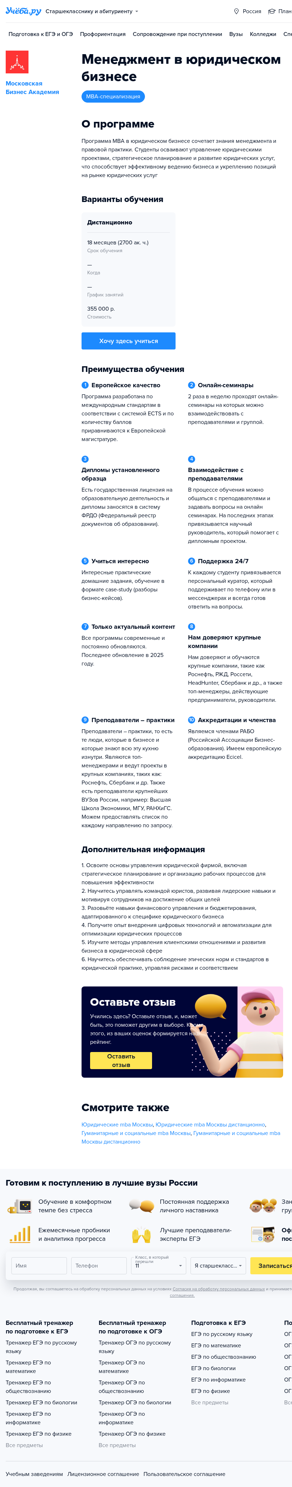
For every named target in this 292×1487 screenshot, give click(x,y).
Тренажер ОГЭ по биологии (135, 1402)
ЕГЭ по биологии (213, 1368)
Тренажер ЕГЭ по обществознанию (28, 1387)
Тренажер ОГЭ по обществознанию (122, 1387)
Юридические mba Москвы (117, 1124)
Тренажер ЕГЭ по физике (39, 1433)
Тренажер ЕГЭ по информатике (28, 1418)
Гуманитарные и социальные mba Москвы (136, 1133)
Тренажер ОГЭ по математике (122, 1367)
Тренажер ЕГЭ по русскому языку (41, 1347)
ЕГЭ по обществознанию (223, 1357)
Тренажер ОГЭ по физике (132, 1433)
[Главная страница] (23, 11)
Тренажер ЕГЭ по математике (28, 1367)
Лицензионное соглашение (103, 1474)
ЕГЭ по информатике (218, 1379)
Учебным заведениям (34, 1474)
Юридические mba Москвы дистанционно (210, 1124)
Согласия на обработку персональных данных (219, 1288)
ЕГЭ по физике (210, 1391)
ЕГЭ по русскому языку (221, 1334)
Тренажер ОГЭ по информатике (122, 1418)
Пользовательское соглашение (184, 1474)
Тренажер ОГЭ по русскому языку (135, 1347)
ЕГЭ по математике (216, 1345)
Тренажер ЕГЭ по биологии (41, 1402)
